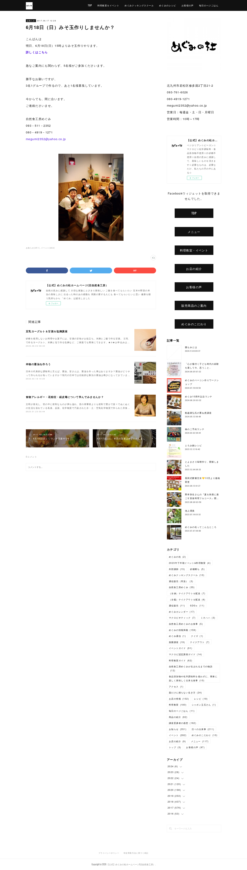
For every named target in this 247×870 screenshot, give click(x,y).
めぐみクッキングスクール (139, 5)
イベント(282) (48, 248)
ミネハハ (208, 617)
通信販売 (177, 605)
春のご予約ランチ (194, 429)
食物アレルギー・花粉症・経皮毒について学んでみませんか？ (65, 397)
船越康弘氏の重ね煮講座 (198, 412)
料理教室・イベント (194, 250)
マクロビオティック (182, 617)
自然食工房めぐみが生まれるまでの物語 (190, 668)
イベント (178, 735)
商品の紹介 (178, 716)
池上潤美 (190, 510)
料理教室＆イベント (108, 5)
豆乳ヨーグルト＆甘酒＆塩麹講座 (47, 331)
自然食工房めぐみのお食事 (186, 623)
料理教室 (178, 704)
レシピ (201, 698)
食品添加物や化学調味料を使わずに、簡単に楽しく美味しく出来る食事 (193, 678)
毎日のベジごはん (182, 710)
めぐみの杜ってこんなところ (200, 526)
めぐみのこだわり (193, 324)
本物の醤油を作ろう (38, 364)
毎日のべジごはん (208, 5)
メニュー (194, 232)
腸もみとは (191, 347)
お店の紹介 (194, 268)
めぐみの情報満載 (182, 629)
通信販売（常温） (181, 581)
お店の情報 (179, 698)
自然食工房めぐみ (182, 587)
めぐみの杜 (177, 556)
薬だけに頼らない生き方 (185, 692)
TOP (90, 5)
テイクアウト (200, 642)
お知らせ (31, 20)
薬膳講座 (177, 642)
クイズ (197, 635)
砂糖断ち (197, 569)
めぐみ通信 (177, 635)
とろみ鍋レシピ (193, 445)
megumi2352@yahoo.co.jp (46, 139)
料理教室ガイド (180, 660)
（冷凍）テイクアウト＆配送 (187, 593)
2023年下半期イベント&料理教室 (190, 562)
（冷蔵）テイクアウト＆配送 (187, 599)
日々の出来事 (203, 729)
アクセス (176, 686)
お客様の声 (188, 5)
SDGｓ (197, 605)
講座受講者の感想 (182, 722)
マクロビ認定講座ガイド (185, 654)
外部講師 (177, 569)
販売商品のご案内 (193, 305)
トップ (175, 747)
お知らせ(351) (33, 248)
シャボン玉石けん (204, 704)
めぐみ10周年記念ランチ (198, 396)
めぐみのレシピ (167, 5)
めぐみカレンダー (182, 611)
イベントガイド (180, 648)
